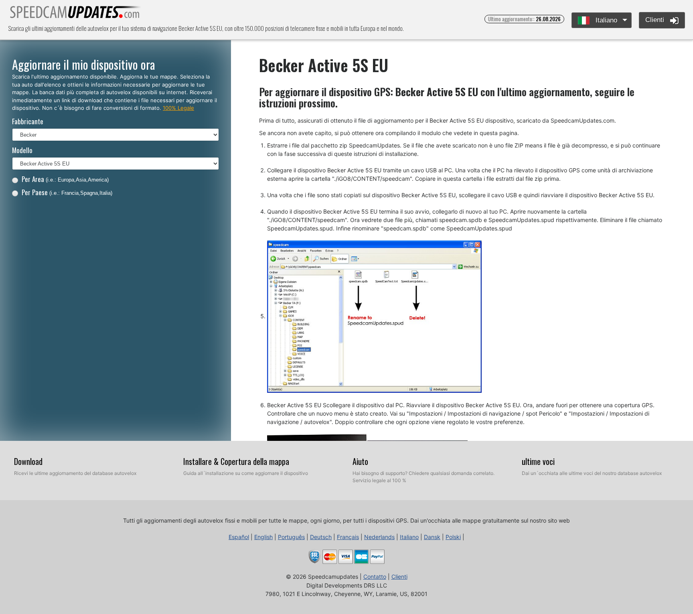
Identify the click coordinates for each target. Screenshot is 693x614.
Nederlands (379, 536)
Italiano (605, 20)
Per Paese (67, 192)
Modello (22, 150)
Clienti (655, 20)
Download (28, 461)
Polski (453, 536)
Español (239, 536)
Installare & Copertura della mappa (236, 461)
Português (291, 536)
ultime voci (538, 461)
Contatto (374, 576)
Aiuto (360, 461)
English (263, 536)
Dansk (432, 536)
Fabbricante (27, 121)
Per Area (65, 179)
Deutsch (321, 536)
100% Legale (178, 108)
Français (348, 536)
